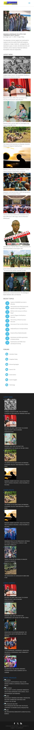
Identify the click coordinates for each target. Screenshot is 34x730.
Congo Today (20, 37)
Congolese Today (13, 359)
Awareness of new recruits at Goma (19, 324)
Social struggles (13, 379)
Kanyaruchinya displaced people (18, 333)
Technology (12, 385)
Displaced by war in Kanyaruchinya (19, 328)
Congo (6, 37)
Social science (12, 374)
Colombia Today (13, 354)
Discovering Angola (14, 364)
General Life (12, 369)
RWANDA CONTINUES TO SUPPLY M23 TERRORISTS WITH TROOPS (14, 34)
